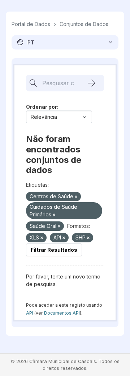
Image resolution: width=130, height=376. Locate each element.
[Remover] (76, 196)
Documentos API (62, 313)
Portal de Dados (31, 24)
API (29, 313)
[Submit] (91, 83)
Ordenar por (41, 107)
